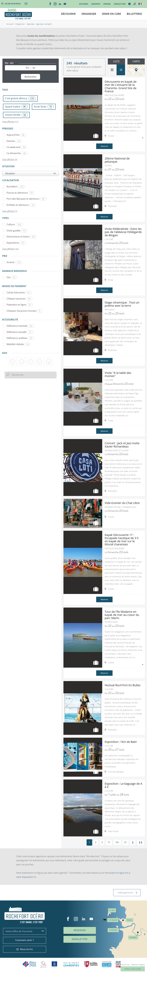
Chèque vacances (18, 298)
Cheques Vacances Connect (23, 310)
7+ (109, 842)
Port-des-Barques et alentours (25, 198)
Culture (14, 224)
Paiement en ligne (19, 304)
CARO (106, 964)
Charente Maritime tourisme (71, 964)
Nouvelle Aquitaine (91, 964)
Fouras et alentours (20, 192)
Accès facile (43, 106)
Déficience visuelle (19, 332)
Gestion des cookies (132, 969)
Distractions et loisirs (20, 236)
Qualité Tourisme (44, 964)
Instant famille (15, 114)
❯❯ (140, 842)
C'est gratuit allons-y (19, 98)
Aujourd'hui (15, 134)
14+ (117, 842)
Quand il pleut (15, 106)
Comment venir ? (24, 940)
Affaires (83, 4)
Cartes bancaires (18, 292)
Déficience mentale (19, 325)
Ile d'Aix (112, 910)
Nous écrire (26, 949)
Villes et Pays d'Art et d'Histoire (118, 964)
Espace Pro (120, 4)
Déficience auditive (19, 338)
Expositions (15, 242)
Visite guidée (16, 230)
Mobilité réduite (18, 344)
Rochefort (15, 186)
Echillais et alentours (20, 204)
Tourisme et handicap (54, 964)
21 (125, 842)
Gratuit (13, 262)
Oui (11, 277)
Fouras (129, 920)
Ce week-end (16, 147)
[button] (68, 14)
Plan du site (125, 964)
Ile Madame (113, 930)
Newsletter (79, 939)
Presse (107, 4)
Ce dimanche (16, 153)
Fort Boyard (113, 920)
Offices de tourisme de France (29, 964)
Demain (13, 141)
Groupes (95, 4)
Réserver (104, 146)
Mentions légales (138, 964)
